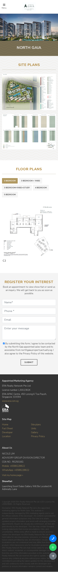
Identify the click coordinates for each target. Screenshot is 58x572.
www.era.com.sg (10, 401)
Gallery (34, 432)
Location (6, 436)
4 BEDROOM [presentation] (41, 187)
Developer (7, 432)
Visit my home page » (12, 475)
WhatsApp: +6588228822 (15, 470)
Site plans (36, 424)
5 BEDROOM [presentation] (10, 194)
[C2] (28, 231)
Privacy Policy (38, 436)
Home (5, 424)
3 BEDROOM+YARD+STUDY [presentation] (17, 187)
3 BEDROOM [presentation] (10, 180)
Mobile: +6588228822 (13, 466)
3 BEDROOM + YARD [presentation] (30, 180)
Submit (29, 362)
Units (33, 428)
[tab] (10, 181)
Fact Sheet (7, 428)
